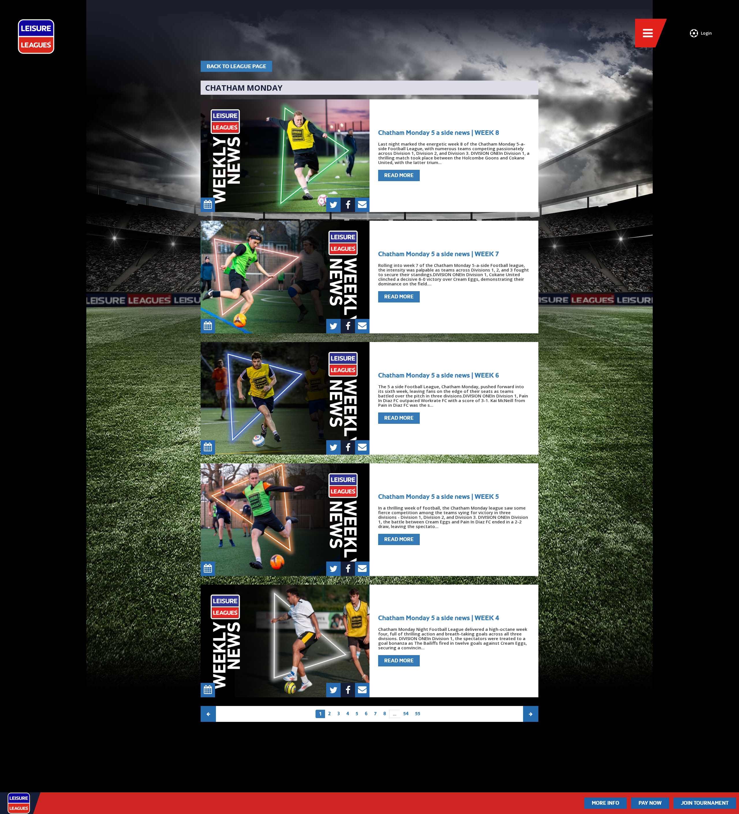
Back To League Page (236, 66)
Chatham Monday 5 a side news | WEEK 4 (438, 618)
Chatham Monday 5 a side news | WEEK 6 (438, 375)
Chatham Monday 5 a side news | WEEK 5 (438, 496)
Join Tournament (705, 803)
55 (417, 713)
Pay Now (650, 803)
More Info (605, 803)
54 (405, 713)
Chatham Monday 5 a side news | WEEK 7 (438, 254)
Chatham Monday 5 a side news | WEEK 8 (438, 132)
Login (706, 33)
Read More (399, 175)
